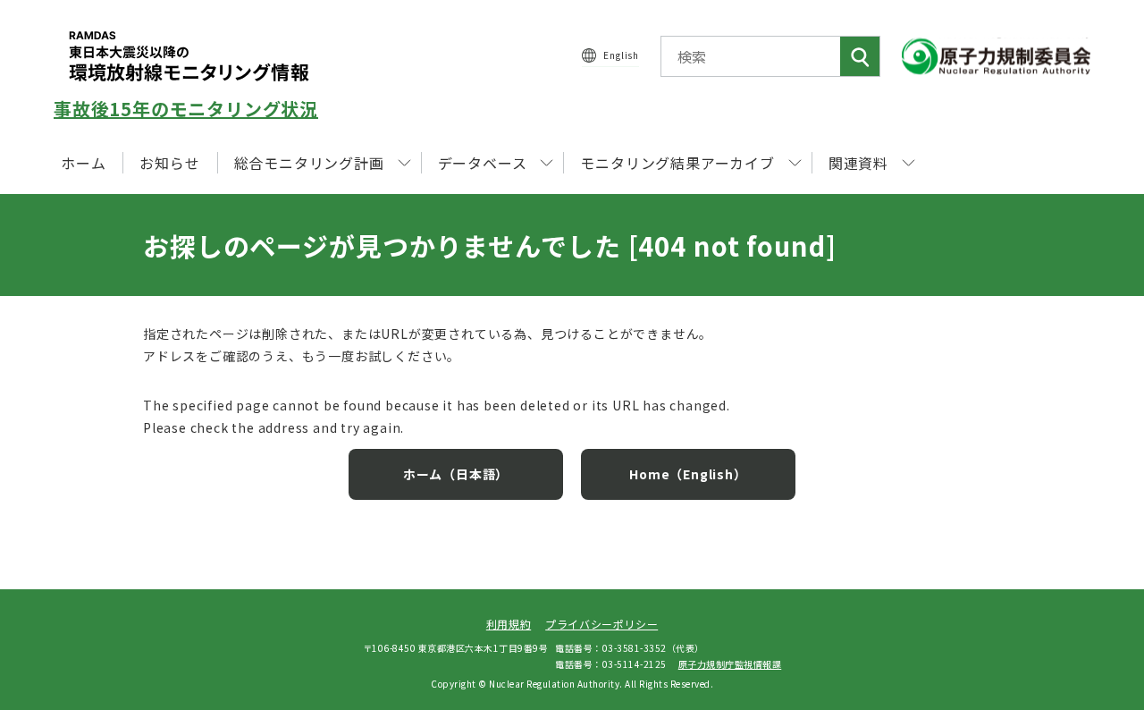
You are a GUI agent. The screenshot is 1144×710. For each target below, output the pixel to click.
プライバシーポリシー (601, 623)
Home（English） (687, 474)
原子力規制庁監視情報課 (730, 664)
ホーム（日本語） (456, 474)
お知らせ (169, 162)
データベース (482, 162)
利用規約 (508, 623)
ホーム (83, 162)
